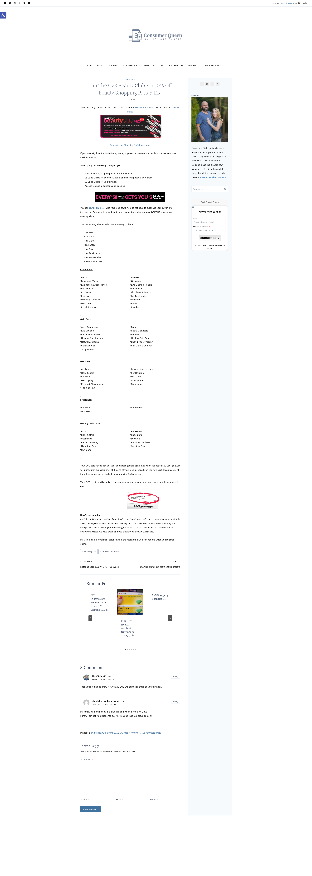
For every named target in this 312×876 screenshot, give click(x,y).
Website (154, 799)
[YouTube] (29, 3)
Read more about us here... (214, 177)
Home (90, 65)
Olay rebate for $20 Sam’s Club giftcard (160, 564)
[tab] (125, 649)
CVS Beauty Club (89, 552)
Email (119, 799)
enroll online (96, 208)
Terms (208, 202)
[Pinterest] (15, 3)
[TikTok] (19, 3)
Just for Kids (176, 65)
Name (85, 799)
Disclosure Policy (144, 107)
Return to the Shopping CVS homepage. (130, 145)
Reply (175, 677)
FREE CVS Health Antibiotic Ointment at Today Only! (128, 628)
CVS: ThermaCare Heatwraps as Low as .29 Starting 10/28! (99, 602)
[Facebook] (5, 3)
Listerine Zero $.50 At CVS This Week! (99, 564)
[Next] (170, 618)
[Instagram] (10, 3)
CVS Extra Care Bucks (109, 552)
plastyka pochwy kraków (107, 701)
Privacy (216, 202)
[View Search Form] (225, 65)
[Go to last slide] (90, 618)
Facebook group (286, 3)
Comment (87, 759)
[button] (3, 15)
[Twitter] (24, 3)
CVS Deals (130, 80)
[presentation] (130, 602)
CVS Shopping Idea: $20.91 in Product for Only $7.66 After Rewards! (126, 733)
